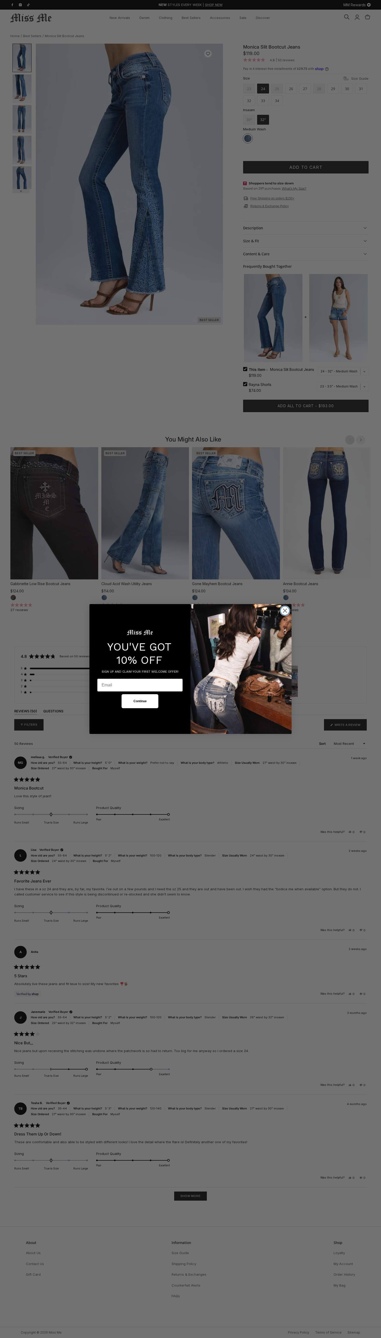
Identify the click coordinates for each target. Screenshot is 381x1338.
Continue (140, 701)
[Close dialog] (285, 610)
